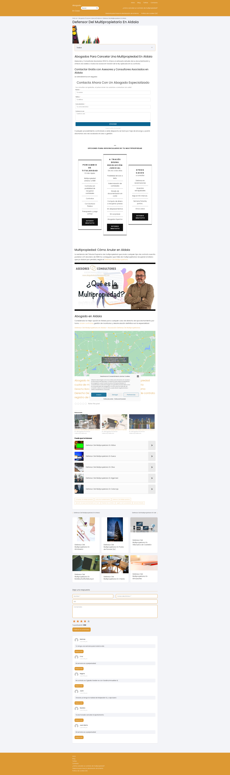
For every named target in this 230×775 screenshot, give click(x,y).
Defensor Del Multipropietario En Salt (144, 513)
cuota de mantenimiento (102, 499)
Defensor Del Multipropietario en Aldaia (90, 328)
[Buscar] (97, 8)
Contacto (154, 3)
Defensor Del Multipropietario (116, 259)
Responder (79, 651)
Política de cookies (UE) (149, 13)
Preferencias (131, 395)
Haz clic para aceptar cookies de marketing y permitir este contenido (115, 360)
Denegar (115, 395)
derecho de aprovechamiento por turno (88, 503)
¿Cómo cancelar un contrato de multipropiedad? (140, 8)
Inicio (133, 3)
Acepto (98, 395)
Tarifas (145, 3)
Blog (139, 3)
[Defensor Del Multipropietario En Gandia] (114, 421)
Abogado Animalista (88, 380)
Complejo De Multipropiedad (84, 499)
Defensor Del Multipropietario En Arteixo (87, 513)
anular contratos (86, 323)
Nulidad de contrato (142, 393)
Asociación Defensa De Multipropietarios (124, 328)
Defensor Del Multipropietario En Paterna (141, 430)
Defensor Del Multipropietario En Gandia (114, 430)
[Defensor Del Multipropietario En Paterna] (142, 421)
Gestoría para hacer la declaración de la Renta (122, 13)
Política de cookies (108, 399)
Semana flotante (139, 503)
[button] (138, 376)
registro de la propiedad (123, 503)
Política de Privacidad (120, 399)
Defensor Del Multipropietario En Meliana (87, 430)
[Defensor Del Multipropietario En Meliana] (87, 421)
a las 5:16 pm (83, 641)
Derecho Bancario (84, 389)
